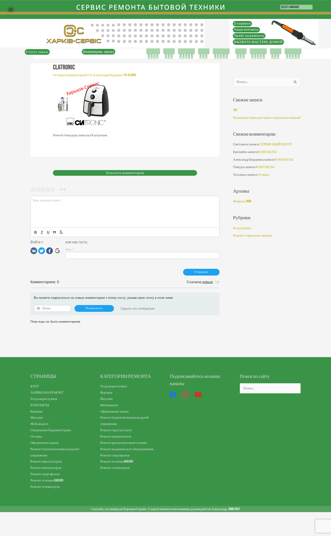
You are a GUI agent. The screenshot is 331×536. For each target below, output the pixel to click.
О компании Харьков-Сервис (51, 430)
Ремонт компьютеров (45, 468)
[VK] (33, 250)
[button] (10, 9)
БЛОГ (34, 386)
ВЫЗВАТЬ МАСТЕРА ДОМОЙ (258, 42)
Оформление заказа (44, 443)
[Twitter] (41, 250)
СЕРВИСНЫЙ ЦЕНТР (275, 144)
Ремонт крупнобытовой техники (123, 443)
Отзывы (263, 175)
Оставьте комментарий (69, 75)
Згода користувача (43, 399)
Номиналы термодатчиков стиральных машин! (266, 118)
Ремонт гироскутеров (46, 461)
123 (235, 110)
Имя (69, 249)
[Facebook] (49, 250)
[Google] (57, 250)
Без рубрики (242, 228)
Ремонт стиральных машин (252, 235)
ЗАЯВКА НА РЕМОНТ (46, 392)
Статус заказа (37, 52)
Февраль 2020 (242, 201)
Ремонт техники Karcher (46, 480)
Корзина (36, 411)
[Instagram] (185, 395)
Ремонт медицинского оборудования (126, 449)
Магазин (36, 417)
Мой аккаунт (39, 424)
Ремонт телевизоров (45, 487)
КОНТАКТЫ (267, 152)
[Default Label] (198, 395)
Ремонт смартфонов (45, 474)
